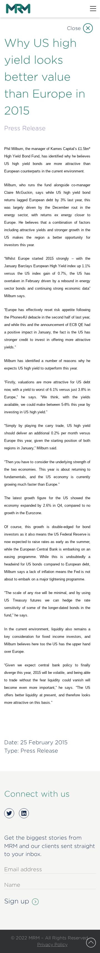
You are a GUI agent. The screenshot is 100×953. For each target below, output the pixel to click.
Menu (93, 8)
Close (74, 28)
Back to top (91, 942)
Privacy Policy (52, 944)
